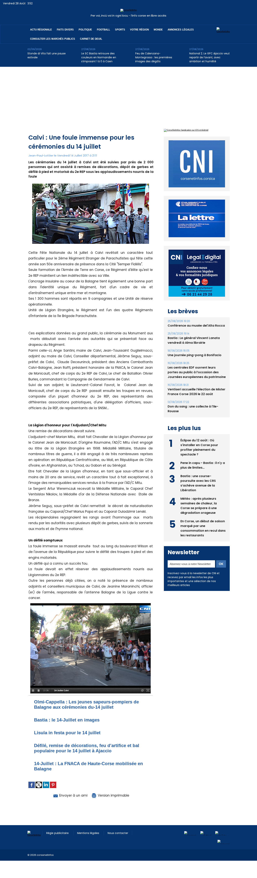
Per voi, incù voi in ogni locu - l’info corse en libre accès (128, 15)
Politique (85, 29)
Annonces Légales (181, 29)
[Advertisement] (128, 95)
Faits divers (65, 29)
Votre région (139, 29)
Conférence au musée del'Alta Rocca (196, 325)
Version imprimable (113, 795)
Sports (120, 29)
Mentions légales (88, 833)
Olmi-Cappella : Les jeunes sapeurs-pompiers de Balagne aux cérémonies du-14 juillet (86, 704)
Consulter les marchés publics (52, 38)
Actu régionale (41, 29)
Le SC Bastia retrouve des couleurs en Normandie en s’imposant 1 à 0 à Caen (98, 57)
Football (103, 29)
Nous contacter (118, 833)
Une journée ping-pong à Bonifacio (194, 355)
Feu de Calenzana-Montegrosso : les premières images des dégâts (153, 57)
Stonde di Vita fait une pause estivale (46, 55)
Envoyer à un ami (72, 795)
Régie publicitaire (57, 833)
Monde (158, 29)
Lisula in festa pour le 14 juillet (67, 732)
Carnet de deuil (91, 38)
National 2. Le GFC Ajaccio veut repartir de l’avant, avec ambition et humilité (209, 57)
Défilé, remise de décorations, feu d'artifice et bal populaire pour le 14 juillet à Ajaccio (86, 748)
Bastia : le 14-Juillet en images (67, 719)
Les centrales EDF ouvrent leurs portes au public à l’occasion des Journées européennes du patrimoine (197, 372)
